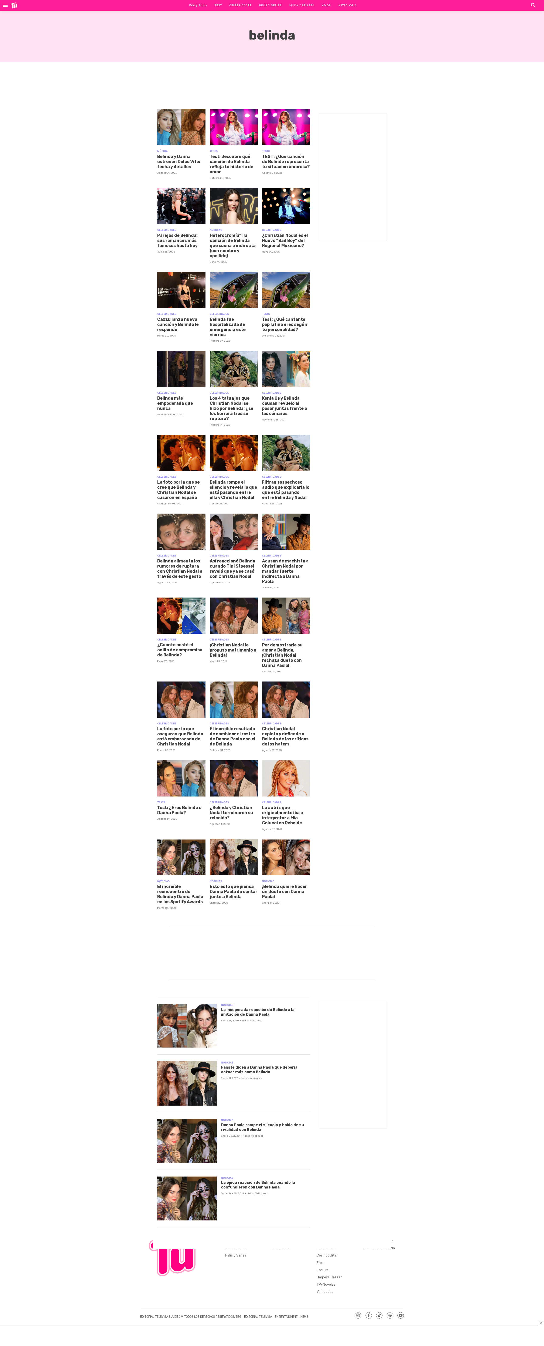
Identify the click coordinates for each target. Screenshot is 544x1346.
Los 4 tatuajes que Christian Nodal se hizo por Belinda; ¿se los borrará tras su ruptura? (231, 408)
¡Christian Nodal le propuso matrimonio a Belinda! (233, 650)
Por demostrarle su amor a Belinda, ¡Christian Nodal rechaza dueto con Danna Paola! (282, 655)
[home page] (14, 5)
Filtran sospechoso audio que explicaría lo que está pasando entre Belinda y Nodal (285, 490)
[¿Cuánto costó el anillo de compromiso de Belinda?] (181, 616)
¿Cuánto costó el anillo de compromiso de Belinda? (179, 649)
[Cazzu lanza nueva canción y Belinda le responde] (181, 290)
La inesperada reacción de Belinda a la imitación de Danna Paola (258, 1012)
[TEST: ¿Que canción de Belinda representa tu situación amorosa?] (286, 127)
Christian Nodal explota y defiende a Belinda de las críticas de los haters (285, 736)
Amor (326, 5)
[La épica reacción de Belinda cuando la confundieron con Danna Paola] (187, 1198)
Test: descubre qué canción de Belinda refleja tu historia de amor (231, 164)
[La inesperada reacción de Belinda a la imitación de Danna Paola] (187, 1025)
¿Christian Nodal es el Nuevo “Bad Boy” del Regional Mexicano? (285, 240)
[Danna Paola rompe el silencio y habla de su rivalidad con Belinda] (187, 1141)
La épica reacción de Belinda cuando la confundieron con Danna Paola (258, 1185)
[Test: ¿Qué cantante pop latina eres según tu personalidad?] (286, 290)
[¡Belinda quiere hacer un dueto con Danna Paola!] (286, 857)
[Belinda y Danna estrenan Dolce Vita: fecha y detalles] (181, 127)
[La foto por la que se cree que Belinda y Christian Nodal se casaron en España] (181, 453)
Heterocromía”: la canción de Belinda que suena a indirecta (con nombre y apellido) (233, 245)
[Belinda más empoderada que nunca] (181, 369)
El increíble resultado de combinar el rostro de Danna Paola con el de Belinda (232, 736)
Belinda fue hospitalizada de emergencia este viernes (228, 327)
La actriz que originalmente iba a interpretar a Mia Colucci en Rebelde (282, 815)
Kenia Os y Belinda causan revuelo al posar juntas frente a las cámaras (284, 406)
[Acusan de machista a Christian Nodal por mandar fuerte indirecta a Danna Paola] (286, 532)
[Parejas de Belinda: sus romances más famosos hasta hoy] (181, 206)
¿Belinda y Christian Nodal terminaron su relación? (231, 812)
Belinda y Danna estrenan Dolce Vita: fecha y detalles (178, 161)
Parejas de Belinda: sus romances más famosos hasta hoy (177, 240)
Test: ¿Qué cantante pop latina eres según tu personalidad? (284, 324)
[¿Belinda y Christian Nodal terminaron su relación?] (234, 778)
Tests (214, 151)
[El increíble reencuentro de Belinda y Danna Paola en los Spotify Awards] (181, 857)
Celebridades (240, 5)
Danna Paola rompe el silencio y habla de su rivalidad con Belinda (262, 1127)
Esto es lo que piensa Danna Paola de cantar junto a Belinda (233, 891)
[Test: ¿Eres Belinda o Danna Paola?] (181, 778)
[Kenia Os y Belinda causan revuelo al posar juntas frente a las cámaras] (286, 369)
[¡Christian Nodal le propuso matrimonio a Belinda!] (234, 616)
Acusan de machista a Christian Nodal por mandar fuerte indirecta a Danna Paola (285, 571)
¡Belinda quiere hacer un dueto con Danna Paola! (284, 891)
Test (218, 5)
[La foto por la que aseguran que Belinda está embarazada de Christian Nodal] (181, 700)
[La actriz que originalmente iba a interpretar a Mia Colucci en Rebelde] (286, 778)
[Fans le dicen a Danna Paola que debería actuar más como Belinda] (187, 1083)
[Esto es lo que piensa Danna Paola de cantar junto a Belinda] (234, 857)
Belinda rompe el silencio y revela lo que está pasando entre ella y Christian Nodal (233, 490)
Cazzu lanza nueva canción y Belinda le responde (178, 324)
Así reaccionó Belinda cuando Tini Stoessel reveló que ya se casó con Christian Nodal (232, 568)
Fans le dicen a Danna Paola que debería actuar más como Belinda (259, 1069)
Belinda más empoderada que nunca (175, 403)
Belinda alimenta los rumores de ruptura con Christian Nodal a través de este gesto (179, 568)
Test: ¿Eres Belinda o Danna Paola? (179, 810)
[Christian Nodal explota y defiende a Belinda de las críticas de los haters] (286, 700)
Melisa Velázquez (252, 1020)
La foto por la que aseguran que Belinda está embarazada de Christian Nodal (180, 736)
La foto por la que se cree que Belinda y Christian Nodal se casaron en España (178, 490)
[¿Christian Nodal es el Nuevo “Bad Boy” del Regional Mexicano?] (286, 206)
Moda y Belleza (301, 5)
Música (162, 151)
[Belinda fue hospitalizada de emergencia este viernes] (234, 290)
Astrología (347, 5)
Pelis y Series (270, 5)
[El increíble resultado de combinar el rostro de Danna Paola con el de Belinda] (234, 700)
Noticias (216, 229)
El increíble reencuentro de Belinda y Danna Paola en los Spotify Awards (180, 894)
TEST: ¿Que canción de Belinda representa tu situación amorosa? (286, 161)
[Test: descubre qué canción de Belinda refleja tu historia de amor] (234, 127)
